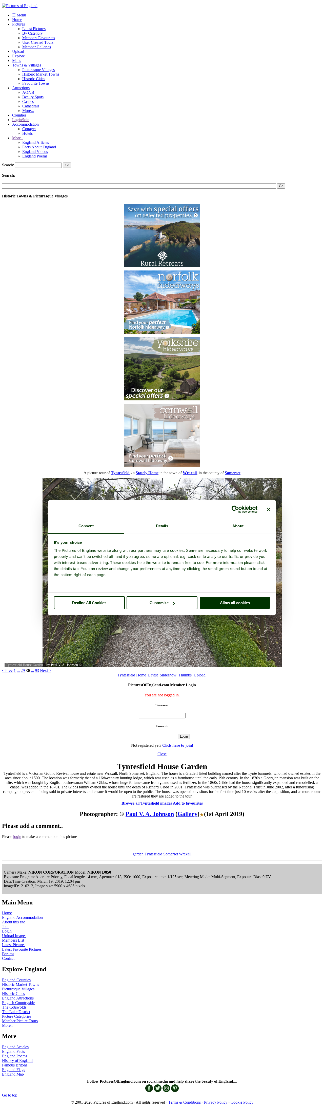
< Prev (7, 670)
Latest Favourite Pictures (22, 949)
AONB (28, 92)
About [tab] (238, 526)
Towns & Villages (26, 65)
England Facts (13, 1051)
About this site (13, 922)
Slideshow (168, 675)
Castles (28, 101)
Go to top (9, 1095)
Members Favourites (38, 38)
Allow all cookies (235, 603)
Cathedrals (30, 106)
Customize (159, 603)
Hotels (27, 133)
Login (7, 931)
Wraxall (185, 854)
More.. (17, 138)
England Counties (16, 980)
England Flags (13, 1069)
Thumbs (185, 675)
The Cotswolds (14, 1007)
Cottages (29, 129)
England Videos (35, 151)
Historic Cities (33, 79)
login (17, 836)
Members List (13, 940)
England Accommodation (22, 917)
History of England (17, 1060)
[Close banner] (268, 509)
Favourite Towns (35, 83)
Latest (153, 675)
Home (17, 19)
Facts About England (39, 147)
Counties (19, 115)
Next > (45, 670)
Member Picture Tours (20, 1021)
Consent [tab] (86, 526)
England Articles (35, 142)
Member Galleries (36, 47)
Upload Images (14, 936)
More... (28, 110)
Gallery (187, 814)
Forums (8, 954)
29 (23, 670)
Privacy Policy (215, 1102)
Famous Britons (14, 1065)
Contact (8, 958)
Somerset (170, 854)
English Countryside (18, 1002)
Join (5, 926)
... (18, 670)
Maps (16, 60)
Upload (18, 51)
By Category (32, 33)
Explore (18, 56)
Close (162, 754)
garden (138, 854)
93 (37, 670)
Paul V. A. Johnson (64, 665)
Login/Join (20, 120)
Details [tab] (162, 526)
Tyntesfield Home (131, 675)
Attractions (21, 88)
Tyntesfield (153, 854)
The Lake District (16, 1012)
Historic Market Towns (40, 74)
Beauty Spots (33, 97)
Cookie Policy (242, 1102)
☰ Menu (19, 15)
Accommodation (25, 124)
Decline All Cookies (89, 603)
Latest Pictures (34, 29)
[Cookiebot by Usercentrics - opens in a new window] (235, 509)
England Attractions (18, 998)
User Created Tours (37, 42)
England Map (13, 1074)
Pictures (18, 24)
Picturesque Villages (38, 69)
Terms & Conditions (184, 1102)
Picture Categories (16, 1016)
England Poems (34, 156)
